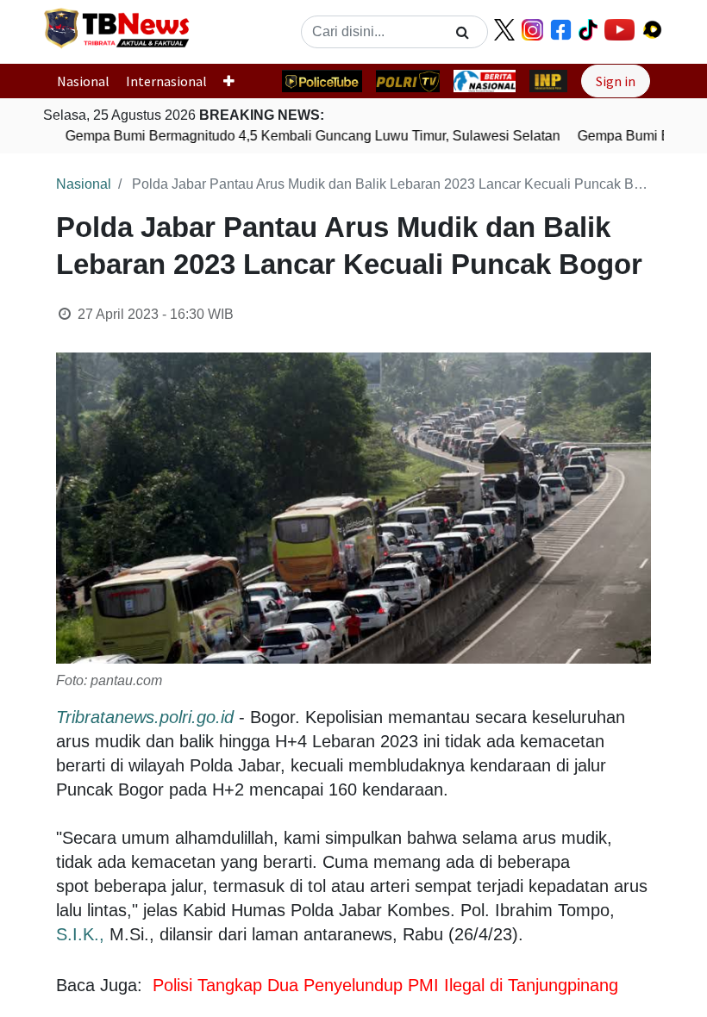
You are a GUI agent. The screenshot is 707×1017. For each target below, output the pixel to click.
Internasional (166, 81)
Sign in (615, 81)
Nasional (83, 81)
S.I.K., (80, 934)
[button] (235, 81)
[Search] (462, 32)
